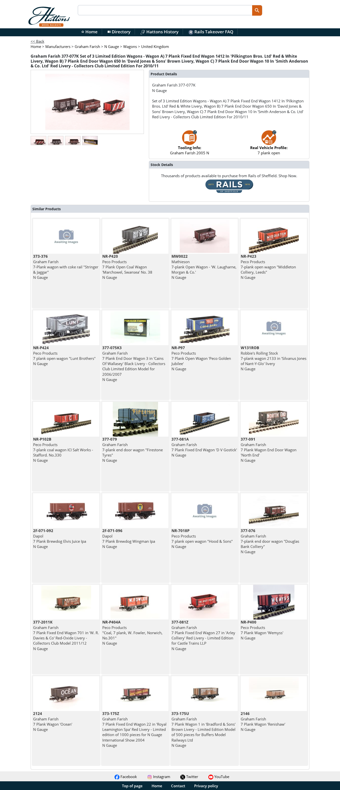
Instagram (161, 776)
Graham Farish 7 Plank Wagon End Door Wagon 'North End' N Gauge (268, 450)
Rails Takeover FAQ (213, 32)
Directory (119, 32)
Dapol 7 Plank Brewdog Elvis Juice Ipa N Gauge (59, 538)
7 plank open (268, 150)
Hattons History (161, 32)
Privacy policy (206, 785)
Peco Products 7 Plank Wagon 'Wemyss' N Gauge (262, 630)
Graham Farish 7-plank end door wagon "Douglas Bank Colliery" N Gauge (270, 541)
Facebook (128, 776)
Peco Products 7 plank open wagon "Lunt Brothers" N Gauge (64, 355)
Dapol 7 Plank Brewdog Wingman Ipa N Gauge (128, 538)
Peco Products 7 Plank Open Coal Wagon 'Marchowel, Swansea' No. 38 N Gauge (127, 267)
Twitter (191, 776)
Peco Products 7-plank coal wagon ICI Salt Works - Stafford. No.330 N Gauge (63, 450)
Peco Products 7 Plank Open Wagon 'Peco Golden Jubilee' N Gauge (201, 358)
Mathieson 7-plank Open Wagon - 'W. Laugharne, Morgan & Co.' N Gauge (203, 267)
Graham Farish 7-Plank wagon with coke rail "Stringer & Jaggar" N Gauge (65, 267)
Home (89, 32)
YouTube (221, 776)
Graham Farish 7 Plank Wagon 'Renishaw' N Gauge (263, 721)
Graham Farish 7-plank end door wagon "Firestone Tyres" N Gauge (132, 450)
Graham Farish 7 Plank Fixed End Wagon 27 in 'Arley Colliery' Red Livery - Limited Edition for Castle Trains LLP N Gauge (203, 635)
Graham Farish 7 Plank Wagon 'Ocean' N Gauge (52, 721)
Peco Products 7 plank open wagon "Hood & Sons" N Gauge (202, 538)
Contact (178, 785)
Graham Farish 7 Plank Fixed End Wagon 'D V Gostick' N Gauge (204, 447)
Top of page (132, 785)
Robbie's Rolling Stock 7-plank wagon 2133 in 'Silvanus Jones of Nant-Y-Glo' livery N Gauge (273, 358)
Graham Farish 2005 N (189, 150)
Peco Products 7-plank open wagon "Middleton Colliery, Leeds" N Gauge (268, 267)
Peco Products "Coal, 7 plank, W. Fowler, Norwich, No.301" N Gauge (132, 633)
